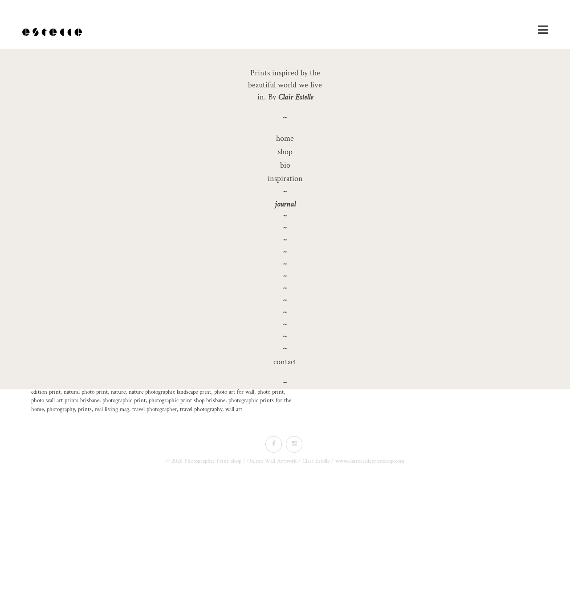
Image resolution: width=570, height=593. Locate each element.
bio (285, 165)
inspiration (285, 178)
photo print (270, 392)
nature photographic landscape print (170, 392)
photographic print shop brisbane (187, 400)
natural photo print (86, 392)
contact (285, 362)
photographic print (124, 400)
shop (285, 152)
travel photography (201, 409)
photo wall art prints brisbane (65, 400)
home (285, 138)
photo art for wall (234, 392)
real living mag (112, 409)
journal (285, 204)
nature (118, 392)
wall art (233, 409)
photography (61, 409)
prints (85, 409)
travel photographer (154, 409)
